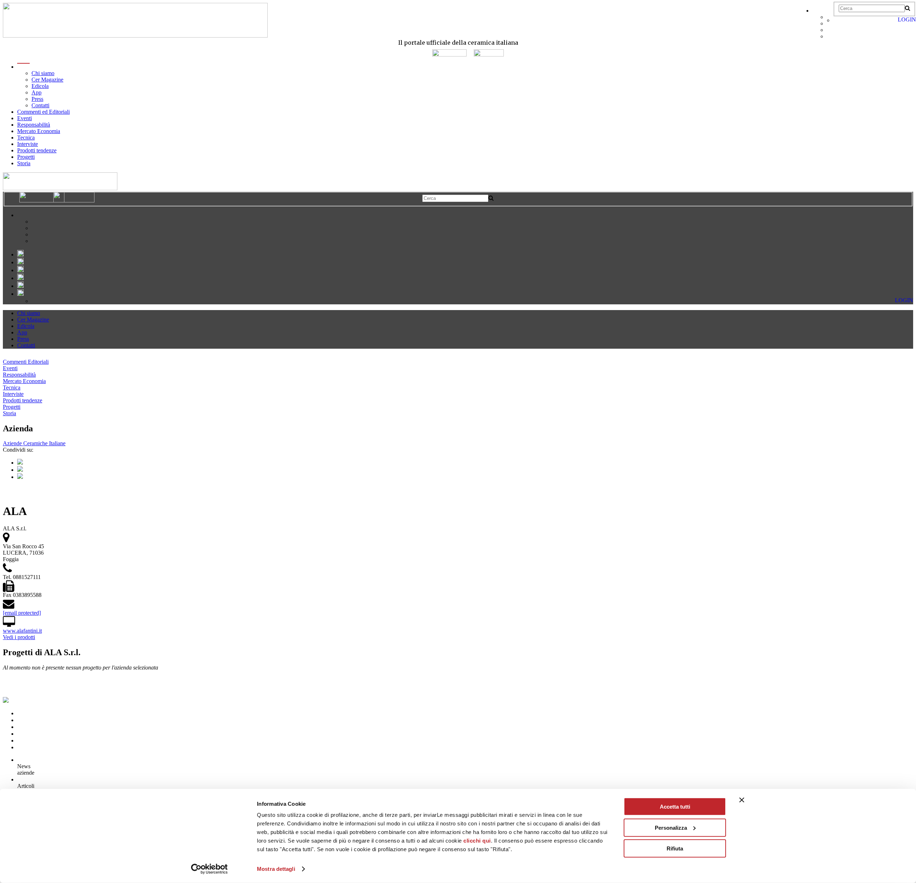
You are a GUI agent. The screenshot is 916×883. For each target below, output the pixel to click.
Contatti (40, 105)
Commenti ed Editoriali (43, 112)
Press (37, 99)
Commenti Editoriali (26, 362)
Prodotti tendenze (37, 150)
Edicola (40, 86)
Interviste (27, 144)
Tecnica (26, 137)
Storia (23, 163)
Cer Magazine (47, 80)
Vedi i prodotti (19, 637)
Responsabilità (33, 125)
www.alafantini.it (22, 631)
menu (23, 67)
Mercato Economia (38, 131)
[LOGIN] (837, 20)
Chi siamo (42, 73)
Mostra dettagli (276, 869)
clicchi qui (477, 841)
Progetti (26, 157)
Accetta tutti (675, 807)
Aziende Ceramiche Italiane (34, 443)
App (36, 92)
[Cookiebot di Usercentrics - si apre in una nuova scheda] (209, 869)
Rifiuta (675, 848)
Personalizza (671, 827)
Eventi (24, 118)
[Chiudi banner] (741, 800)
